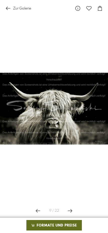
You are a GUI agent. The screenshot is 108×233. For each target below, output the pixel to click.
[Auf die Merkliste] (89, 8)
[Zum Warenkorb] (100, 8)
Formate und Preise (56, 225)
